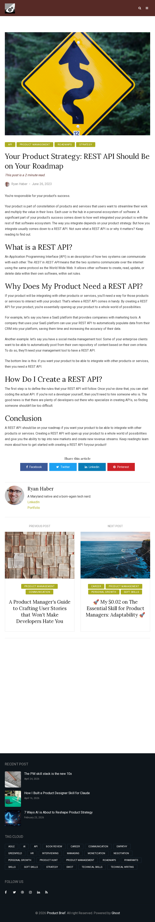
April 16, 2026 (31, 798)
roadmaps (65, 144)
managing (73, 853)
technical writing (122, 867)
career (96, 586)
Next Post (115, 526)
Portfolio (33, 508)
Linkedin (94, 467)
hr (32, 853)
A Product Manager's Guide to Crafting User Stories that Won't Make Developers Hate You (39, 611)
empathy (122, 846)
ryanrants (131, 860)
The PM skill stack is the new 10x (48, 774)
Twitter (65, 467)
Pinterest (123, 467)
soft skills (131, 592)
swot (69, 867)
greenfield (15, 853)
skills (12, 867)
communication (39, 592)
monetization (96, 853)
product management (35, 144)
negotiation (121, 853)
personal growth (103, 592)
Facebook (35, 467)
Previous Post (39, 526)
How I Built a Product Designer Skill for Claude (57, 793)
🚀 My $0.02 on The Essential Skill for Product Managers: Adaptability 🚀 (115, 608)
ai (24, 846)
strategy (85, 144)
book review (54, 846)
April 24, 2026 (31, 778)
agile (11, 846)
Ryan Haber (40, 489)
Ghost (116, 913)
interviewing (50, 853)
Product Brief (56, 913)
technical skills (92, 867)
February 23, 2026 (34, 817)
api (10, 144)
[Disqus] (77, 695)
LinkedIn (33, 502)
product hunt (49, 860)
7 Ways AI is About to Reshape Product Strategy (58, 812)
